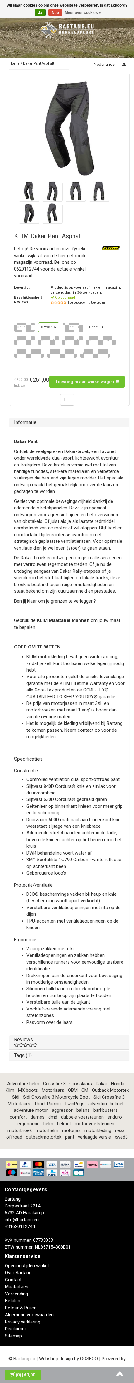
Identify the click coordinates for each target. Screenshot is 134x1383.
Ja (40, 13)
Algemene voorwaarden (29, 1315)
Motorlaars (53, 1090)
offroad (14, 1137)
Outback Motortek (110, 1090)
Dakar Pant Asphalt (38, 63)
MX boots (28, 1090)
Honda (117, 1084)
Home (14, 63)
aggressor (62, 1110)
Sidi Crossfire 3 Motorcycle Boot (56, 1097)
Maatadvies (16, 1286)
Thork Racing (47, 1103)
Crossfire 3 (54, 1084)
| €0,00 (25, 1374)
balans (83, 1110)
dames (38, 1117)
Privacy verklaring (22, 1322)
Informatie (25, 422)
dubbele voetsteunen (82, 1117)
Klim (10, 1090)
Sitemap (13, 1336)
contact (85, 730)
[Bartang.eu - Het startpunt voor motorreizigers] (67, 28)
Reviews (23, 1040)
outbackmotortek (43, 1137)
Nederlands (104, 64)
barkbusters (105, 1110)
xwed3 (121, 1137)
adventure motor (31, 1110)
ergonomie (28, 1123)
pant (69, 1137)
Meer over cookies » (83, 13)
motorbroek (19, 1130)
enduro (115, 1117)
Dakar (101, 1084)
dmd (52, 1117)
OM (84, 1090)
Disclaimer (15, 1329)
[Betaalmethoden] (67, 1169)
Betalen (12, 1300)
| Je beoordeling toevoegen (86, 302)
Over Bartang (18, 1272)
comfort (18, 1117)
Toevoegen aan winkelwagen (85, 381)
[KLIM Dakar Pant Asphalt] (69, 129)
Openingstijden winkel (27, 1266)
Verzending (16, 1294)
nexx (119, 1130)
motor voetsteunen (94, 1123)
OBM (73, 1090)
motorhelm (47, 1130)
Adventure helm (23, 1084)
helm (48, 1123)
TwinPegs (74, 1103)
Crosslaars (80, 1084)
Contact (13, 1280)
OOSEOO (89, 1358)
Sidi (15, 1097)
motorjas (71, 1130)
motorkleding (97, 1130)
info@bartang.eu (22, 1219)
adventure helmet (106, 1103)
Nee (55, 13)
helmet (64, 1123)
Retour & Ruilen (20, 1308)
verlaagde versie (94, 1137)
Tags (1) (23, 1055)
